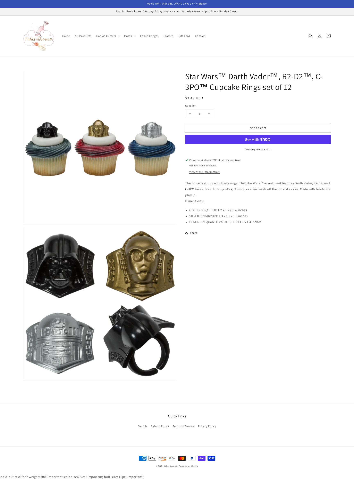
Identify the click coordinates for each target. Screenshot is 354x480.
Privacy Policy (207, 426)
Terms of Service (183, 426)
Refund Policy (160, 426)
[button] (107, 36)
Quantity (190, 106)
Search (142, 426)
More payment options (258, 149)
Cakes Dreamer (171, 466)
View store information (204, 172)
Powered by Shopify (188, 466)
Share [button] (193, 233)
